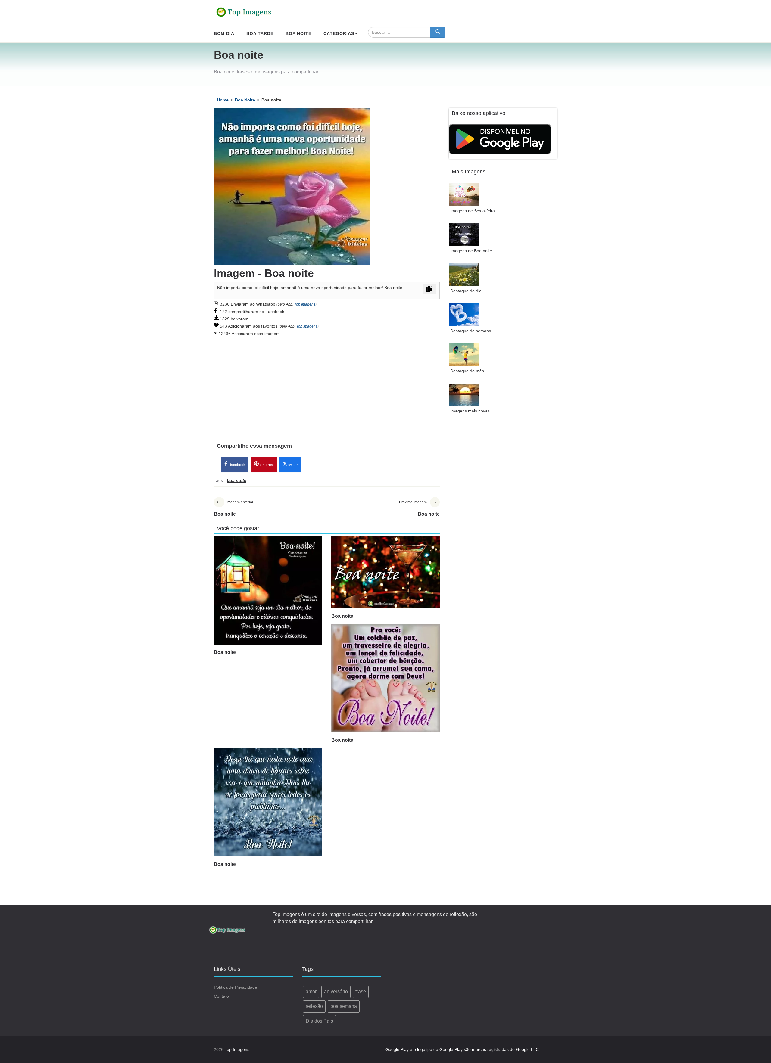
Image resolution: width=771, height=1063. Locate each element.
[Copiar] (429, 289)
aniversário (336, 991)
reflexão (314, 1006)
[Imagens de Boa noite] (464, 234)
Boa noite (225, 652)
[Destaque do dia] (464, 274)
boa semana (343, 1006)
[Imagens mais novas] (464, 395)
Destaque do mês (467, 370)
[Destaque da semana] (464, 314)
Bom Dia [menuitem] (224, 33)
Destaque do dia (466, 290)
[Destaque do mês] (464, 354)
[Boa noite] (268, 590)
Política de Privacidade (235, 987)
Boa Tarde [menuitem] (259, 33)
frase (360, 991)
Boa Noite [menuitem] (298, 33)
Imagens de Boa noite (471, 250)
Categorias (338, 33)
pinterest (266, 465)
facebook (237, 465)
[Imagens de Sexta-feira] (464, 194)
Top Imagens (304, 304)
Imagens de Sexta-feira (472, 210)
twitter (292, 465)
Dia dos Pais (319, 1021)
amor (311, 991)
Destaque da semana (470, 330)
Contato (221, 996)
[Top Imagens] (244, 12)
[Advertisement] (327, 385)
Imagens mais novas (470, 411)
